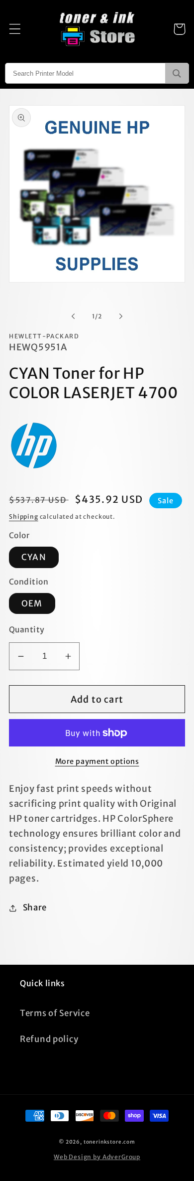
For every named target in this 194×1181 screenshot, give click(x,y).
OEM (32, 603)
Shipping (23, 516)
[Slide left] (73, 316)
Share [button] (35, 907)
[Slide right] (121, 316)
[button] (15, 29)
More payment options (97, 761)
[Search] (177, 73)
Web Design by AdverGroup (97, 1157)
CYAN (33, 557)
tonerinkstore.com (109, 1142)
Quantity (27, 629)
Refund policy (49, 1038)
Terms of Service (55, 1013)
